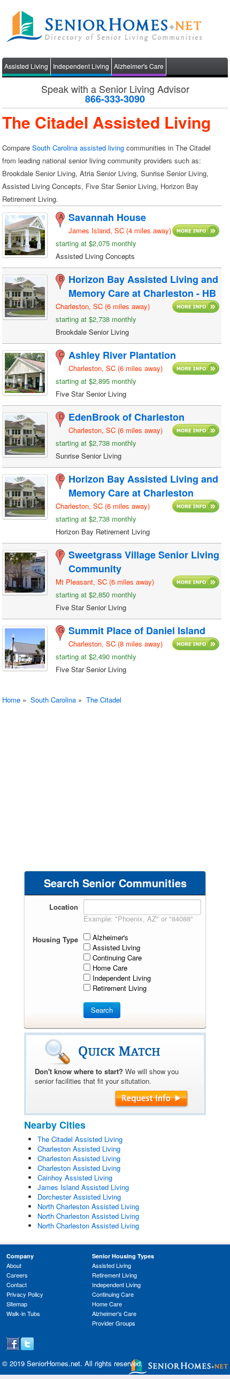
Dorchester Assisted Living (79, 1197)
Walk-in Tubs (23, 1313)
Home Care (107, 1303)
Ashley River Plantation (122, 355)
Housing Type (55, 939)
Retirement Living (114, 1275)
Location (63, 907)
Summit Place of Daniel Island (136, 630)
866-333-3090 (115, 99)
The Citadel (103, 700)
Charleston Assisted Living (78, 1149)
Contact (16, 1284)
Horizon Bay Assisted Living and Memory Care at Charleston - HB (143, 286)
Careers (17, 1275)
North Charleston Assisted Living (88, 1206)
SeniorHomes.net (53, 1363)
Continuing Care (113, 1294)
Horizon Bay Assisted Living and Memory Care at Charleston (143, 486)
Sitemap (16, 1303)
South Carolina (53, 700)
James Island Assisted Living (83, 1187)
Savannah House (107, 217)
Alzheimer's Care (139, 65)
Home (11, 700)
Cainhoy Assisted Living (74, 1177)
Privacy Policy (24, 1294)
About (13, 1265)
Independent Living (81, 65)
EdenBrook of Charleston (126, 417)
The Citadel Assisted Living (79, 1139)
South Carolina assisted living (78, 148)
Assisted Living (26, 65)
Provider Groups (113, 1323)
